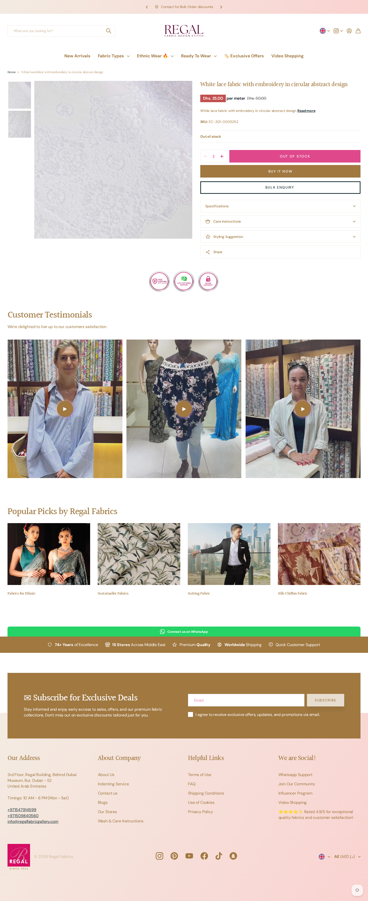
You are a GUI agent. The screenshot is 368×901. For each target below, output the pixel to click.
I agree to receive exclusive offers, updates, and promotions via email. (258, 714)
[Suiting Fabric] (229, 554)
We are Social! (297, 758)
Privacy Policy (200, 811)
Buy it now (280, 171)
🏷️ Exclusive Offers (244, 56)
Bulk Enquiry (280, 187)
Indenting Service (113, 784)
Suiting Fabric (199, 593)
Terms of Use (199, 774)
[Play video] (65, 409)
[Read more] (338, 30)
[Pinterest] (174, 856)
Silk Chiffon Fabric (292, 593)
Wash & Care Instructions (120, 821)
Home (11, 72)
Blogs (103, 802)
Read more (306, 110)
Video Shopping (287, 56)
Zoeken (109, 31)
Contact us (107, 793)
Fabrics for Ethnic (21, 593)
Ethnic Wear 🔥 (152, 56)
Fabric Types (111, 56)
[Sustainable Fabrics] (139, 554)
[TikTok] (219, 856)
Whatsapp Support (295, 774)
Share (217, 252)
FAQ (192, 784)
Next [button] (221, 7)
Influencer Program (295, 793)
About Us (106, 774)
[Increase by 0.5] (222, 156)
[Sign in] (349, 30)
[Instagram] (159, 856)
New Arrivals (77, 56)
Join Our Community (296, 784)
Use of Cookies (201, 802)
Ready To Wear (196, 56)
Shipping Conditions (206, 793)
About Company (119, 758)
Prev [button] (147, 7)
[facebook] (204, 856)
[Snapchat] (233, 856)
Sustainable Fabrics (113, 593)
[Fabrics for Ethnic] (49, 554)
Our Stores (107, 811)
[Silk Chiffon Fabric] (319, 554)
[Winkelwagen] (358, 30)
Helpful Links (206, 758)
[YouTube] (189, 856)
